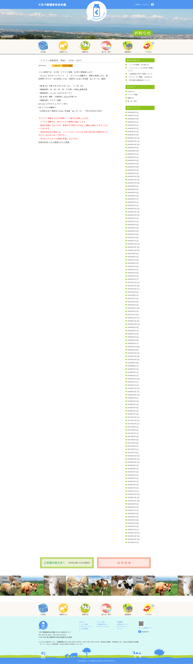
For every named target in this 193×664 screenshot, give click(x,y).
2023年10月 (132, 215)
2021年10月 (132, 289)
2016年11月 (132, 459)
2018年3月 (132, 411)
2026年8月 (132, 112)
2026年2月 (132, 131)
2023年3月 (132, 234)
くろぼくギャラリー (85, 626)
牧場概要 (120, 622)
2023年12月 (132, 208)
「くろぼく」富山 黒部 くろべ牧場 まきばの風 (52, 4)
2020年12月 (132, 318)
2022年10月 (132, 250)
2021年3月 (132, 308)
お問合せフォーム (123, 624)
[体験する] (84, 47)
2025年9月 (132, 147)
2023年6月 (132, 224)
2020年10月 (132, 324)
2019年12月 (132, 353)
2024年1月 (132, 205)
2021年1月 (132, 314)
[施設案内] (128, 47)
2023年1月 (132, 241)
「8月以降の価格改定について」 (140, 80)
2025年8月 (132, 151)
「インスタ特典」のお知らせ (138, 65)
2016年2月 (132, 488)
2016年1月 (132, 491)
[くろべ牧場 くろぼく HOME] (43, 47)
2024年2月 (132, 202)
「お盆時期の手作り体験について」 (141, 74)
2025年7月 (132, 154)
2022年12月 (132, 244)
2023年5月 (132, 228)
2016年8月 (132, 468)
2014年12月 (132, 533)
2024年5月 (132, 192)
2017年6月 (132, 436)
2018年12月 (132, 388)
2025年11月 (132, 141)
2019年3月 (132, 379)
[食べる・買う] (106, 47)
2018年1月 (132, 414)
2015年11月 (132, 497)
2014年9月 (132, 542)
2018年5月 (132, 404)
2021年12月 (132, 282)
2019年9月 (132, 363)
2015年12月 (132, 494)
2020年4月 (132, 343)
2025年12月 (132, 138)
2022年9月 (132, 253)
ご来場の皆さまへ (102, 624)
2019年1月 (132, 385)
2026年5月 (132, 122)
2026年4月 (132, 125)
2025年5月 (132, 160)
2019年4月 (132, 375)
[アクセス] (149, 47)
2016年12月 (132, 456)
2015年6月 (132, 513)
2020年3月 (132, 347)
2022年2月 (132, 276)
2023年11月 (132, 212)
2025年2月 (132, 170)
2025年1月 (132, 173)
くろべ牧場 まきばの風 (96, 11)
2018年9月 (132, 398)
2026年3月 (132, 128)
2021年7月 (132, 298)
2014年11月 (132, 536)
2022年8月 (132, 257)
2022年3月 (132, 273)
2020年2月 (132, 350)
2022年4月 (132, 270)
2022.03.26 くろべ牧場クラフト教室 (53, 142)
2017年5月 (132, 440)
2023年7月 (132, 221)
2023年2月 (132, 237)
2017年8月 (132, 430)
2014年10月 (132, 539)
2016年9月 (132, 465)
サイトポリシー (122, 626)
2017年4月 (132, 443)
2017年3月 (132, 446)
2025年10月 (132, 144)
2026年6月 (132, 119)
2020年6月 (132, 337)
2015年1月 (132, 529)
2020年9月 (132, 327)
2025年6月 (132, 157)
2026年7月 (132, 115)
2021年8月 (132, 295)
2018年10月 (132, 395)
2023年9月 (132, 218)
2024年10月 (132, 183)
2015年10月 (132, 501)
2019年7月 (132, 369)
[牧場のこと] (63, 47)
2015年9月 (132, 504)
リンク (119, 629)
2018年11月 (132, 391)
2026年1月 (132, 135)
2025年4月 (132, 164)
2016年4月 (132, 481)
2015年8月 (132, 507)
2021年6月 (132, 302)
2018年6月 (132, 401)
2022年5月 (132, 266)
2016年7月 (132, 472)
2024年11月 (132, 180)
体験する (131, 98)
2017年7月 (132, 433)
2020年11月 (132, 321)
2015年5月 (132, 517)
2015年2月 (132, 526)
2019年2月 (132, 382)
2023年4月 (132, 231)
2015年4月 (132, 520)
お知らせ (131, 91)
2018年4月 (132, 408)
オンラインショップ (102, 626)
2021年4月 (132, 305)
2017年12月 (132, 417)
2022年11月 (132, 247)
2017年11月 (132, 420)
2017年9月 (132, 427)
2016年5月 (132, 478)
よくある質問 (83, 629)
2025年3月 (132, 167)
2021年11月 (132, 286)
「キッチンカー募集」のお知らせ (140, 77)
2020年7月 (132, 334)
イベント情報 (132, 95)
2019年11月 (132, 356)
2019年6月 (132, 372)
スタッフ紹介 (100, 622)
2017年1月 (132, 452)
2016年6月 (132, 475)
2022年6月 (132, 263)
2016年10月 (132, 462)
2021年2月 (132, 311)
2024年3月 (132, 199)
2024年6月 (132, 189)
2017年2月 (132, 449)
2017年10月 (132, 424)
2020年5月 (132, 340)
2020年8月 (132, 330)
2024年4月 (132, 196)
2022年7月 (132, 260)
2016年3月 (132, 485)
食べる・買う (132, 101)
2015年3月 (132, 523)
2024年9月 (132, 186)
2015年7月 (132, 510)
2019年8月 (132, 366)
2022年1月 (132, 279)
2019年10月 (132, 359)
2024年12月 (132, 176)
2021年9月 (132, 292)
